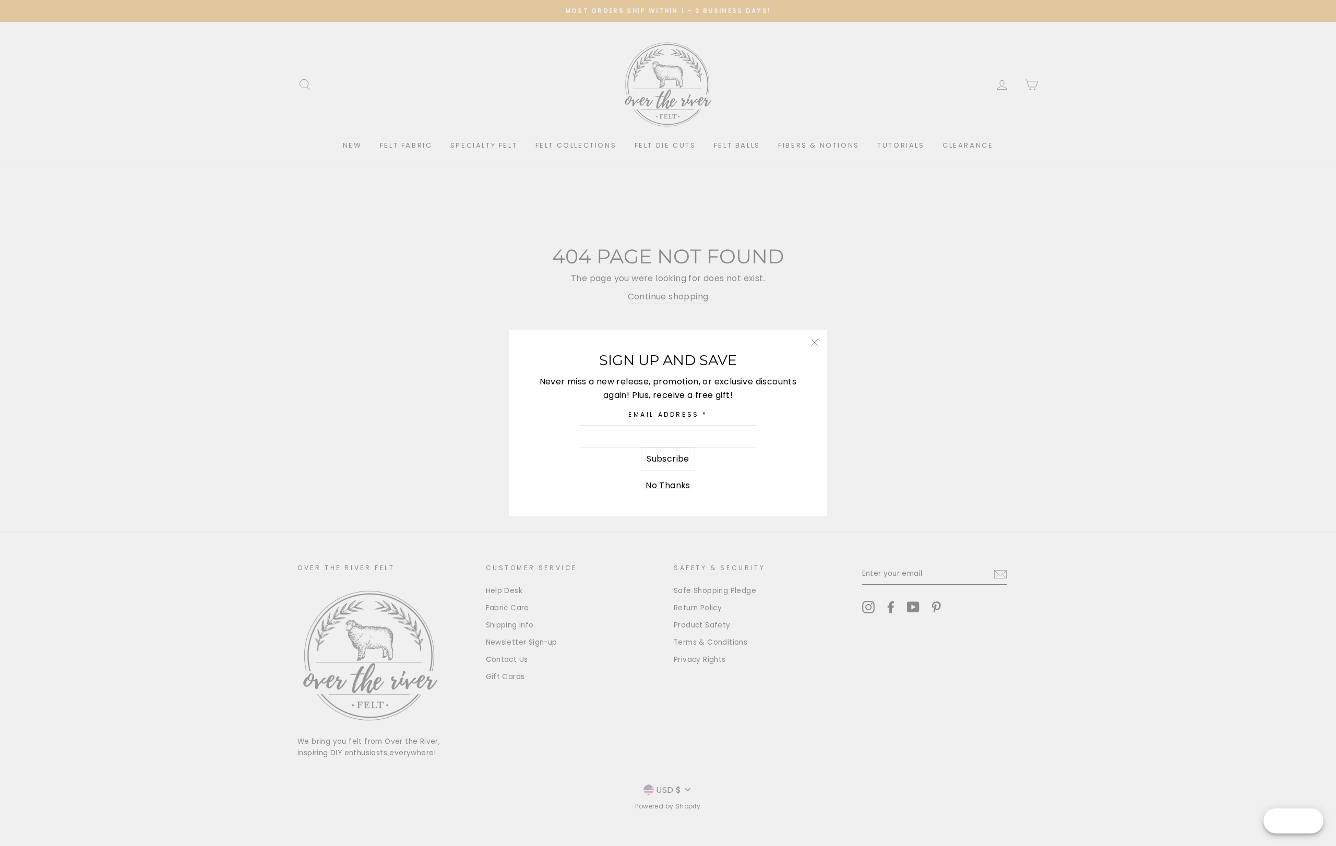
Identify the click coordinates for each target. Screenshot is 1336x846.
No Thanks (668, 485)
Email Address (668, 414)
